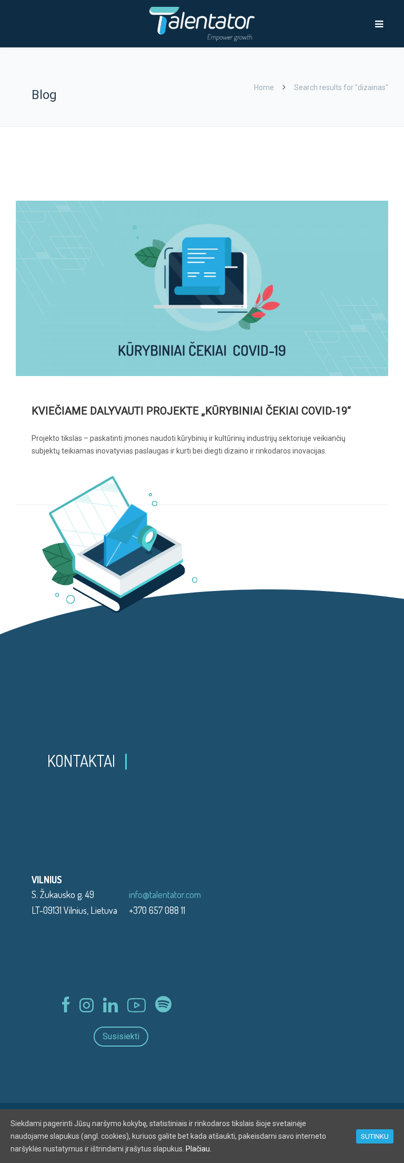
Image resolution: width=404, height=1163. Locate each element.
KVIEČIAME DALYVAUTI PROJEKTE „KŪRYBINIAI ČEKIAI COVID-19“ (191, 411)
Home (264, 87)
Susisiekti (121, 1036)
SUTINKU (375, 1136)
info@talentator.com (165, 894)
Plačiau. (198, 1149)
